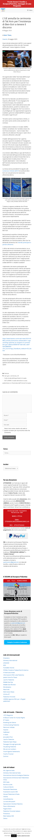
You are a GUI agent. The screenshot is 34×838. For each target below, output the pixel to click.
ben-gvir (7, 376)
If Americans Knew (9, 672)
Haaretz (4, 39)
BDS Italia (6, 782)
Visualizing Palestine (9, 747)
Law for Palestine (8, 680)
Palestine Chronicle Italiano (11, 811)
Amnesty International (10, 660)
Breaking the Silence (9, 722)
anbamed (6, 663)
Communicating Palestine (11, 725)
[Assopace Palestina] (3, 10)
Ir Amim (5, 735)
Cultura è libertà (8, 787)
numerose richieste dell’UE (10, 171)
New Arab (6, 689)
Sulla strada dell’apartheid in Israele (15, 378)
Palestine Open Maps (10, 742)
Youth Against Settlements (11, 751)
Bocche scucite (7, 784)
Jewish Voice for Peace (10, 677)
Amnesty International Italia (12, 773)
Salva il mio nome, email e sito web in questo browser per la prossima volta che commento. (17, 430)
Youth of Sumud (8, 754)
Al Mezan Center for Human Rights (14, 718)
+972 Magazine (8, 715)
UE (18, 376)
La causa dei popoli (9, 801)
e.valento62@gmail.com (18, 623)
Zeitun (5, 818)
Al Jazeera (6, 658)
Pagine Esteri (7, 809)
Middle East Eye (8, 682)
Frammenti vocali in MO (10, 792)
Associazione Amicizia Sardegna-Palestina (16, 775)
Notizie (6, 373)
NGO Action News (8, 692)
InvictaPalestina (8, 799)
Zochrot (5, 756)
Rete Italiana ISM (8, 816)
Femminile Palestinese (10, 789)
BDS (4, 665)
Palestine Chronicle (9, 697)
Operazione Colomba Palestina (12, 804)
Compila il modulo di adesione (17, 642)
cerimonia (13, 376)
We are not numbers (9, 749)
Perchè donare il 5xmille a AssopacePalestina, (17, 4)
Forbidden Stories (8, 668)
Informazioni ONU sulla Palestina (13, 675)
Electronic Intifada (8, 727)
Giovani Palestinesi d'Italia (11, 794)
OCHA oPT (6, 694)
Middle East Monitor (9, 685)
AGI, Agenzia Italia (8, 770)
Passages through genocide (12, 744)
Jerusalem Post (8, 737)
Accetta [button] (14, 835)
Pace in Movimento (9, 806)
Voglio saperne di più (23, 835)
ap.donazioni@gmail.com (11, 562)
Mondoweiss (7, 687)
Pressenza (6, 813)
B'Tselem (6, 720)
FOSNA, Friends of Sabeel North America (15, 670)
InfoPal (5, 797)
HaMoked (6, 732)
